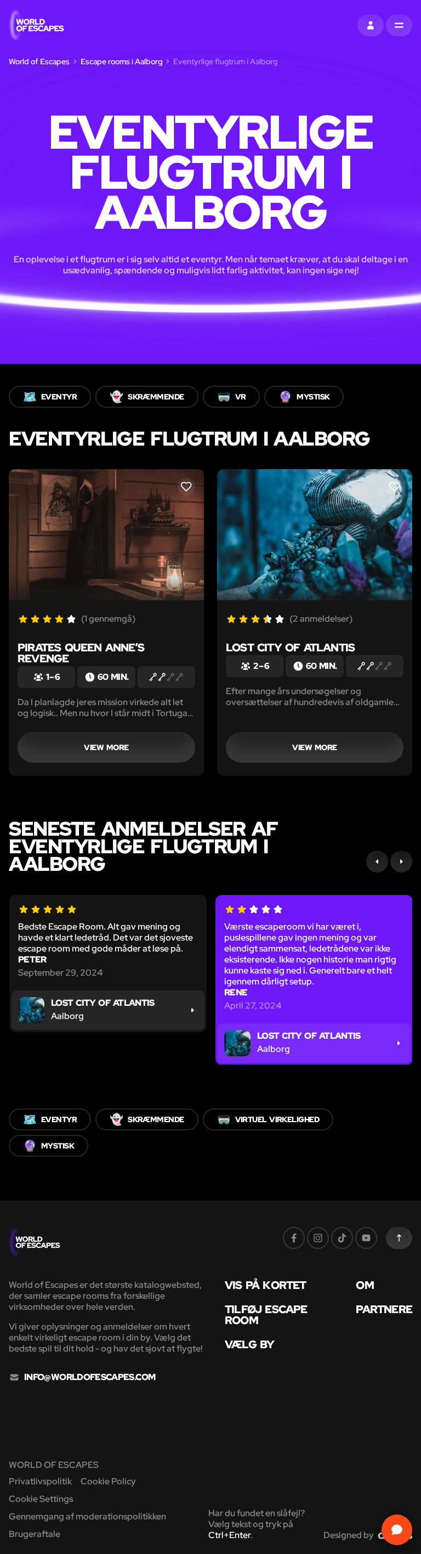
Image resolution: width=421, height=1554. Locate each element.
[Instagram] (318, 1238)
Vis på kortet (265, 1285)
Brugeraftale (34, 1534)
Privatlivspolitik (40, 1481)
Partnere (384, 1309)
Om (364, 1285)
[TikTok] (342, 1238)
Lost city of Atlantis (290, 647)
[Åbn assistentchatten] (397, 1529)
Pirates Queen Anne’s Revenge (81, 653)
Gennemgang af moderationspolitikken (87, 1516)
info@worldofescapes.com (89, 1377)
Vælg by (249, 1344)
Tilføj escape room (266, 1315)
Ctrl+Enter (229, 1535)
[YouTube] (366, 1238)
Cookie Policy (108, 1481)
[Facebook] (294, 1238)
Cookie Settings (41, 1499)
